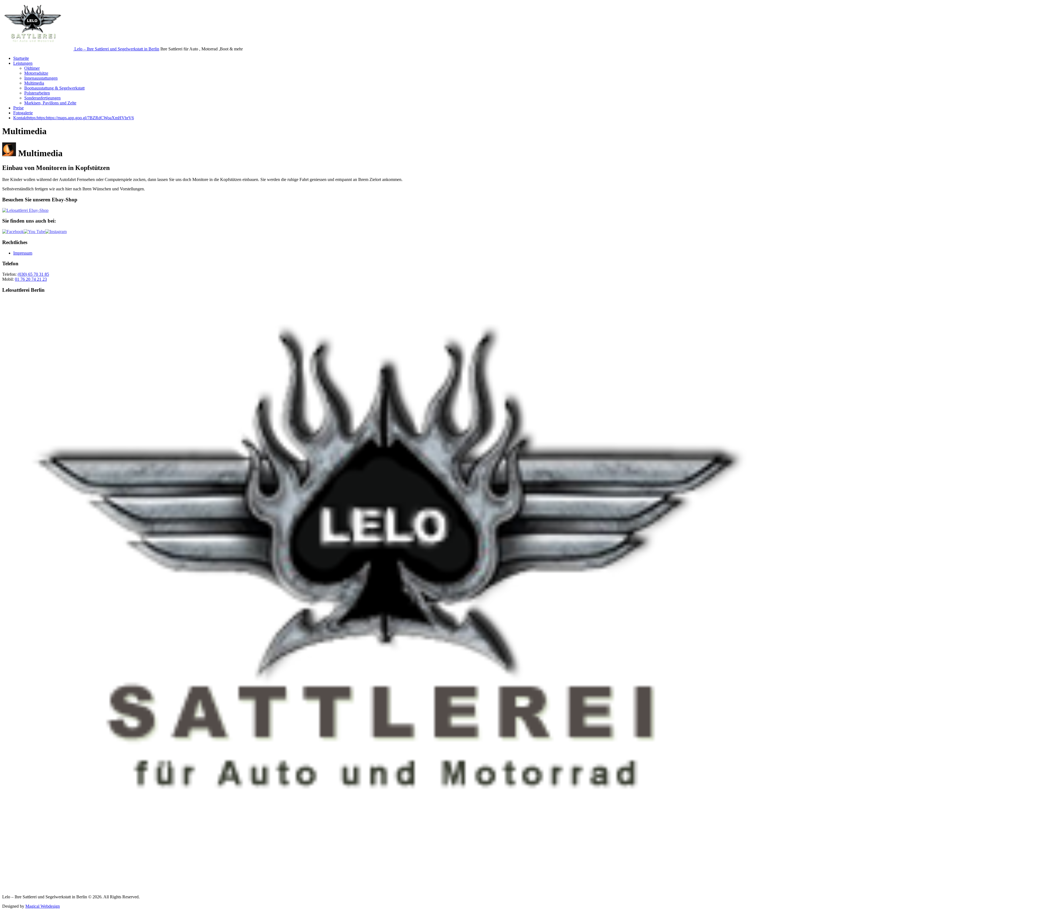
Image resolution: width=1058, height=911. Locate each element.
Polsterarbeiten (37, 93)
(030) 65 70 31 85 (33, 274)
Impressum (22, 253)
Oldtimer (32, 68)
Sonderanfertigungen (42, 98)
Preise (18, 108)
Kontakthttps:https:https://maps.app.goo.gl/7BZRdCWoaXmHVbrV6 (73, 117)
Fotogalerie (23, 112)
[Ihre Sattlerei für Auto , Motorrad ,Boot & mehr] (38, 49)
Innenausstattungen (41, 78)
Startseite (21, 58)
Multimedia (34, 83)
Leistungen (23, 63)
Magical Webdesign (42, 906)
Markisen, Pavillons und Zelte (50, 103)
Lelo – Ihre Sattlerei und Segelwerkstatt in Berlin (116, 49)
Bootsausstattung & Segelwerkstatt (54, 88)
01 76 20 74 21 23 (31, 279)
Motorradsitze (36, 73)
